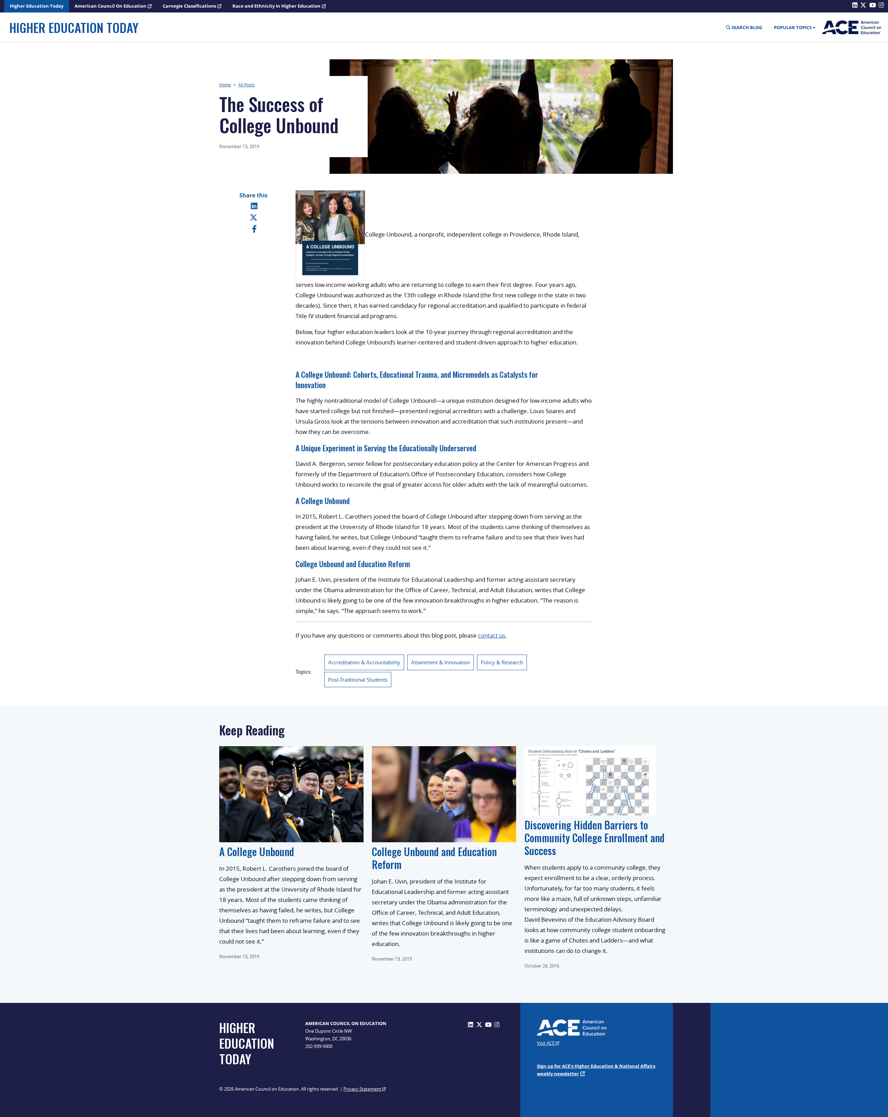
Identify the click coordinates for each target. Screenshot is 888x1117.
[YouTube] (488, 1025)
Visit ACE (546, 1043)
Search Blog (746, 27)
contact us (491, 635)
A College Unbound (323, 500)
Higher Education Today (36, 6)
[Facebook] (254, 228)
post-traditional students (357, 679)
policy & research (502, 662)
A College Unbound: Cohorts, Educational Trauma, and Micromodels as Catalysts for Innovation (417, 379)
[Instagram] (497, 1025)
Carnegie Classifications (189, 6)
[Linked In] (254, 206)
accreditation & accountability (364, 662)
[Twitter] (253, 217)
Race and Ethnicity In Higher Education (276, 6)
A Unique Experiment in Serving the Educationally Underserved (386, 447)
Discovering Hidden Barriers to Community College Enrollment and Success (594, 837)
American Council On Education (110, 6)
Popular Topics (793, 27)
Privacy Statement (362, 1089)
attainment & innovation (440, 662)
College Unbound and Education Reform (353, 563)
